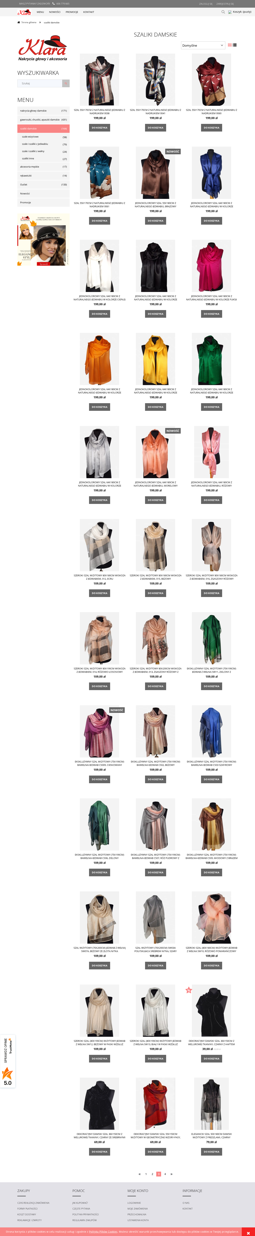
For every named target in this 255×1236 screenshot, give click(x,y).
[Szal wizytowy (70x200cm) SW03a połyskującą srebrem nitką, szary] (155, 917)
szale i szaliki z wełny (33, 151)
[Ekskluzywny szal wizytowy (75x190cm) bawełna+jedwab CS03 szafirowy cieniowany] (211, 731)
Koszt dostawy (26, 1214)
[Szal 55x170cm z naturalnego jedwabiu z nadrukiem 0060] (211, 79)
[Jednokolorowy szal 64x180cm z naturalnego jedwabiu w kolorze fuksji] (211, 266)
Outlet (23, 184)
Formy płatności (27, 1208)
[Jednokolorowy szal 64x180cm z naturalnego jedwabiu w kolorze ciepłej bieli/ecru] (99, 266)
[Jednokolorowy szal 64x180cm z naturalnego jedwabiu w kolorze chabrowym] (211, 172)
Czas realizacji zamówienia (33, 1202)
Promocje (25, 202)
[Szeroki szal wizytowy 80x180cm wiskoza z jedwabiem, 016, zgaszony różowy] (211, 545)
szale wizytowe (30, 136)
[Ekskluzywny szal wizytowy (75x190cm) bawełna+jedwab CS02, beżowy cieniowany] (155, 731)
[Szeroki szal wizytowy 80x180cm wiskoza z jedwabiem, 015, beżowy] (155, 545)
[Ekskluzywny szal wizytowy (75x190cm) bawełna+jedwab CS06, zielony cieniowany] (99, 824)
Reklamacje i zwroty (29, 1220)
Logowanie (134, 1202)
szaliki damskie (28, 128)
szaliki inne (28, 158)
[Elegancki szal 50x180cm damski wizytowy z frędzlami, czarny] (211, 1103)
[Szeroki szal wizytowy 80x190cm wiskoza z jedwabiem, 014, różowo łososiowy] (99, 638)
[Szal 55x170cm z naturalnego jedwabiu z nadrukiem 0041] (155, 79)
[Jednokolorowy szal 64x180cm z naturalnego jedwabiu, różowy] (211, 452)
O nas (186, 1202)
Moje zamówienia (138, 1208)
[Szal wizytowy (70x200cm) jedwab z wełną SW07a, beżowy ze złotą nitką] (99, 917)
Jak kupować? (80, 1202)
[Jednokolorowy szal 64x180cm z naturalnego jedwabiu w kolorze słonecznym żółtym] (155, 359)
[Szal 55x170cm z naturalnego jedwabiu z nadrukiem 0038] (99, 79)
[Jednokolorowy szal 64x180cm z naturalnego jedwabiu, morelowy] (155, 452)
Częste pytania (81, 1208)
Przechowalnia (137, 1214)
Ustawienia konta (138, 1220)
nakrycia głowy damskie (33, 110)
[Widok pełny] (235, 45)
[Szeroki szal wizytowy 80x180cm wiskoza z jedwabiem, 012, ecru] (99, 545)
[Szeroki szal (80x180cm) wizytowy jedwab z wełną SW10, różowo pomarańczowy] (211, 917)
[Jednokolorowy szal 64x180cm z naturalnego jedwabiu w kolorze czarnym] (155, 266)
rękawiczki (26, 175)
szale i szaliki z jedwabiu (35, 144)
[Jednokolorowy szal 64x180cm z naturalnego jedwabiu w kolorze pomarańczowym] (99, 359)
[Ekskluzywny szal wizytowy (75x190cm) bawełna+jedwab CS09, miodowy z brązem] (211, 824)
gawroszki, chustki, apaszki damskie (40, 119)
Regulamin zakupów (84, 1220)
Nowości (25, 193)
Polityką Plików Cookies (103, 1231)
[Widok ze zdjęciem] (230, 45)
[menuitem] (40, 12)
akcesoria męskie (29, 166)
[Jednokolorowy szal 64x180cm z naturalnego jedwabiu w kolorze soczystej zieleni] (211, 359)
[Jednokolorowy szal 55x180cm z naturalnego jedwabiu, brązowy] (155, 172)
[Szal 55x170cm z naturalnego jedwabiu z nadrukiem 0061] (99, 172)
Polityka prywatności (85, 1214)
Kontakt (188, 1208)
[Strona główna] (24, 12)
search (223, 12)
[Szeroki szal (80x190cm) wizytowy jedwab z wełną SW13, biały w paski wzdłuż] (155, 1010)
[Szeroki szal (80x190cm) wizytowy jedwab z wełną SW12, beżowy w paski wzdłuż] (99, 1010)
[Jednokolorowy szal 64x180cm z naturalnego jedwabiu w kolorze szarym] (99, 452)
